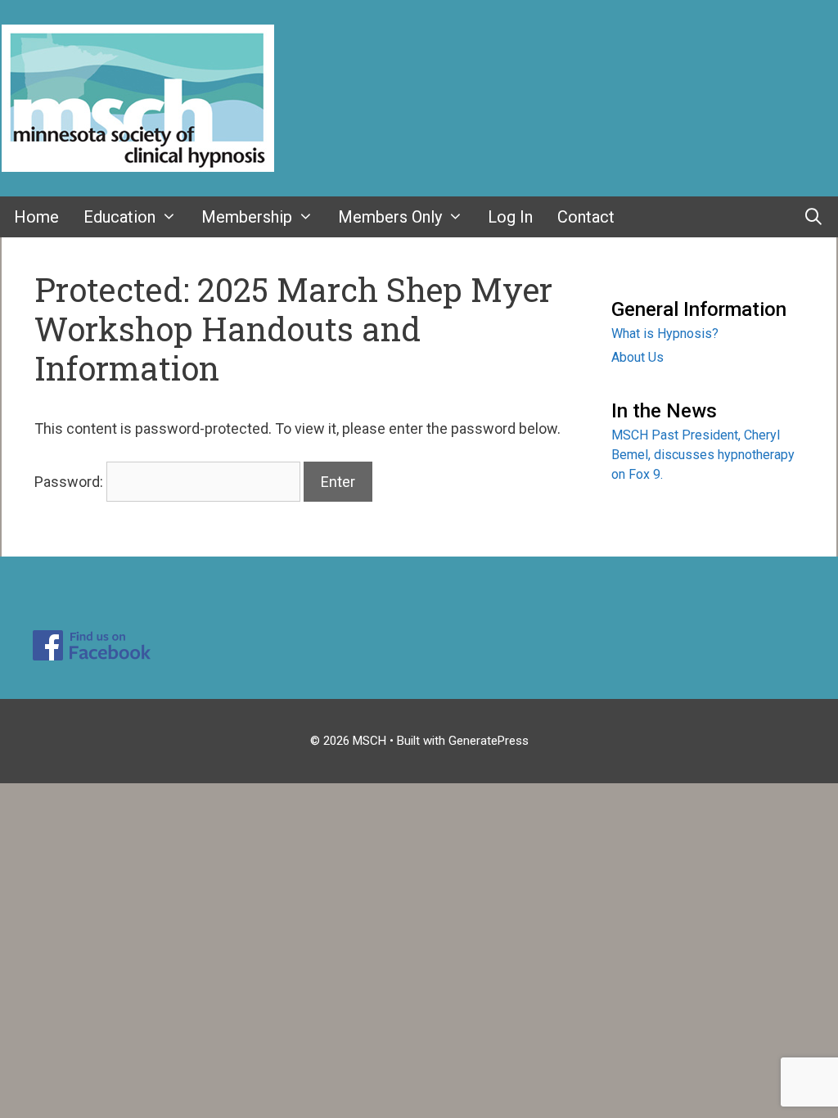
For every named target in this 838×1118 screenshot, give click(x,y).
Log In (510, 217)
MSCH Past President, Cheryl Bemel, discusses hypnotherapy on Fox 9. (703, 454)
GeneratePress (488, 740)
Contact (586, 217)
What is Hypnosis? (665, 333)
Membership (246, 217)
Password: (70, 481)
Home (36, 217)
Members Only (390, 217)
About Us (637, 357)
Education (119, 217)
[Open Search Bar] (813, 216)
